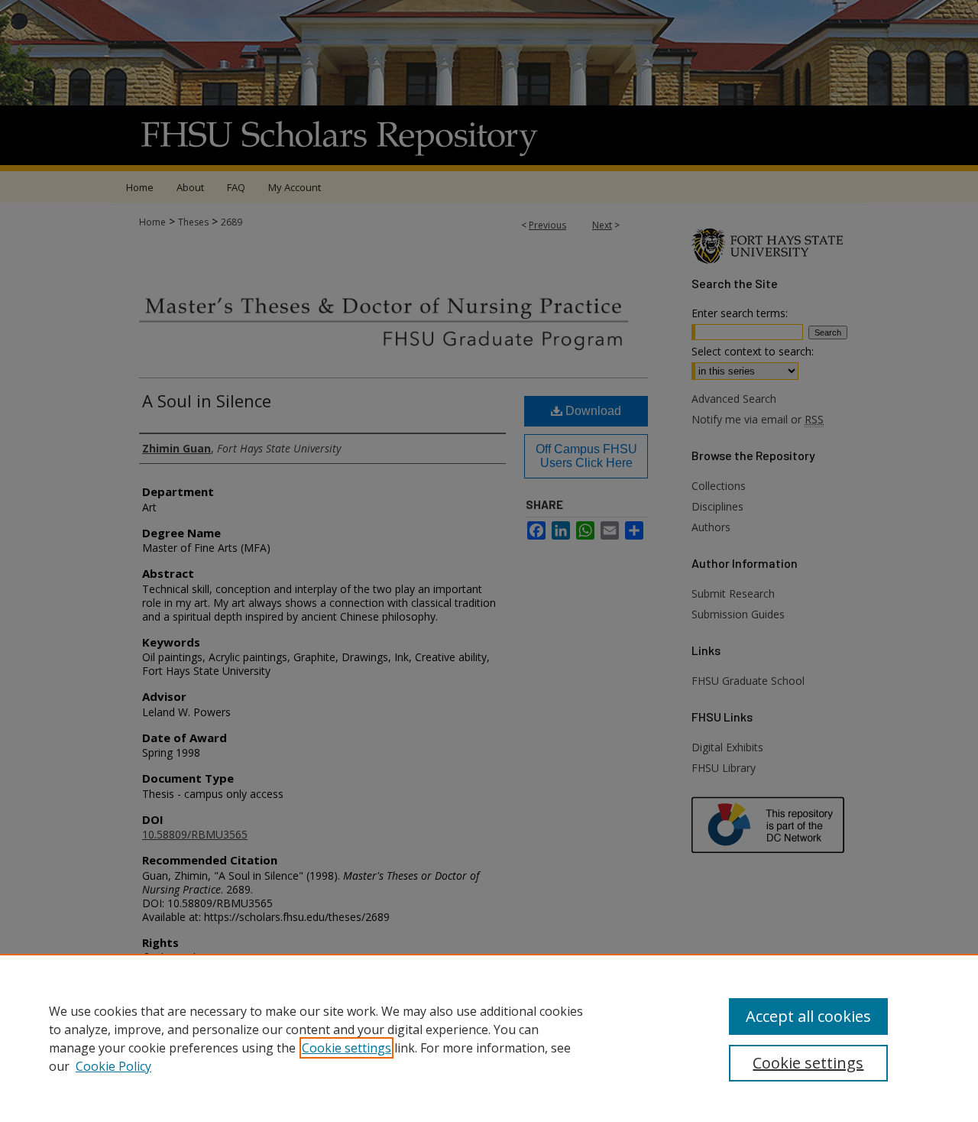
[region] (489, 1038)
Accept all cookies (808, 1016)
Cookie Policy (113, 1066)
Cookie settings (346, 1047)
